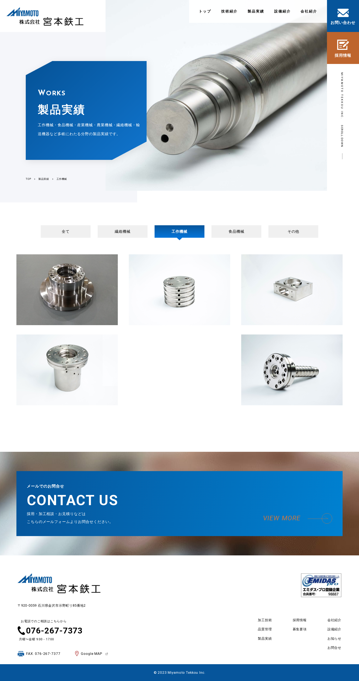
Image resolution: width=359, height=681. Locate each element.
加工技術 (265, 620)
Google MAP (91, 654)
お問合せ (334, 648)
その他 (293, 231)
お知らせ (334, 639)
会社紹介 (309, 11)
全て (66, 231)
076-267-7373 (54, 631)
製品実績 (256, 11)
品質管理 (265, 629)
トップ (205, 11)
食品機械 (236, 231)
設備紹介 (282, 11)
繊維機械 (122, 231)
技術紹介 (229, 11)
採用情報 (300, 620)
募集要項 (300, 629)
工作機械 (179, 231)
